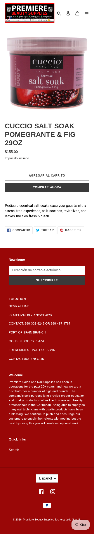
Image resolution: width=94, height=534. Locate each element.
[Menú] (86, 13)
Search (14, 450)
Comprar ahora (47, 187)
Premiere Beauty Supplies (39, 519)
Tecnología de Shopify (68, 519)
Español (45, 478)
